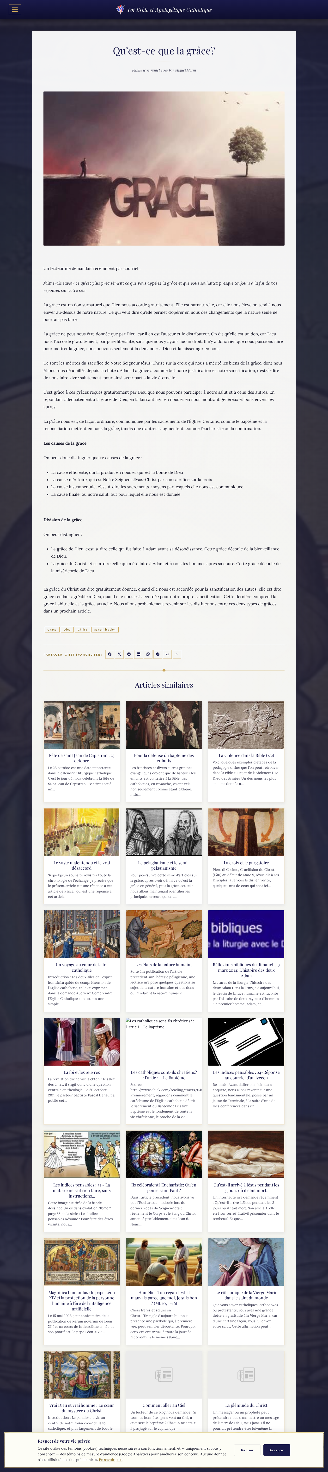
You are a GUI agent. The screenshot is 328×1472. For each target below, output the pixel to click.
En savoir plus (110, 1459)
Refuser (247, 1450)
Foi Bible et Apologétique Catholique (170, 9)
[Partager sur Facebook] (109, 654)
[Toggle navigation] (15, 9)
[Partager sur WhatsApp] (148, 654)
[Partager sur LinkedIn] (138, 654)
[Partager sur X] (119, 654)
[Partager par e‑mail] (167, 654)
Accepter (276, 1450)
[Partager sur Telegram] (157, 654)
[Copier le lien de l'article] (177, 654)
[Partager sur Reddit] (129, 654)
